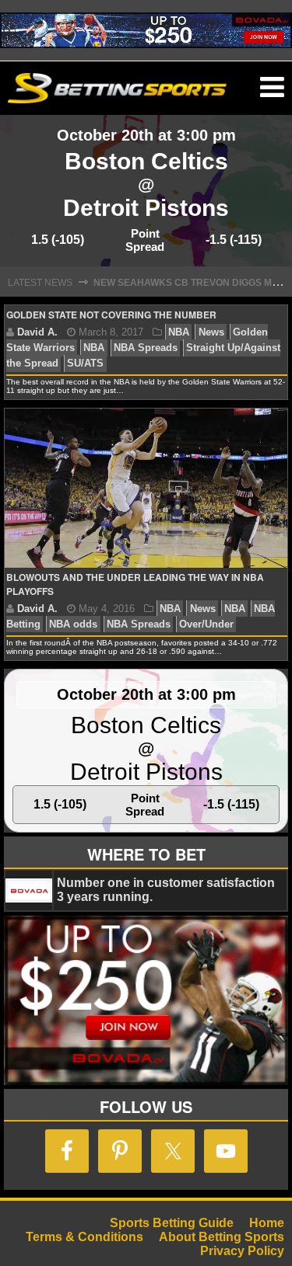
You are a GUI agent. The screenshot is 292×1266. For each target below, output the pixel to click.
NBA (178, 332)
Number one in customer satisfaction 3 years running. (166, 889)
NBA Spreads (146, 347)
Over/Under (206, 624)
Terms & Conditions (84, 1236)
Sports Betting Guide (172, 1222)
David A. (37, 332)
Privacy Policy (242, 1250)
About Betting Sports (221, 1236)
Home (266, 1222)
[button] (272, 88)
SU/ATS (85, 363)
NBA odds (73, 624)
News (211, 332)
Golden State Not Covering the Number (111, 315)
